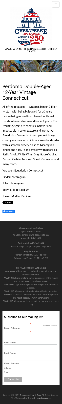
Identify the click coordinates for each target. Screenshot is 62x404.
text (8, 372)
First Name (10, 342)
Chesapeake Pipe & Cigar (30, 395)
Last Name (10, 353)
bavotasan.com (43, 398)
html (8, 368)
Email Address (17, 330)
